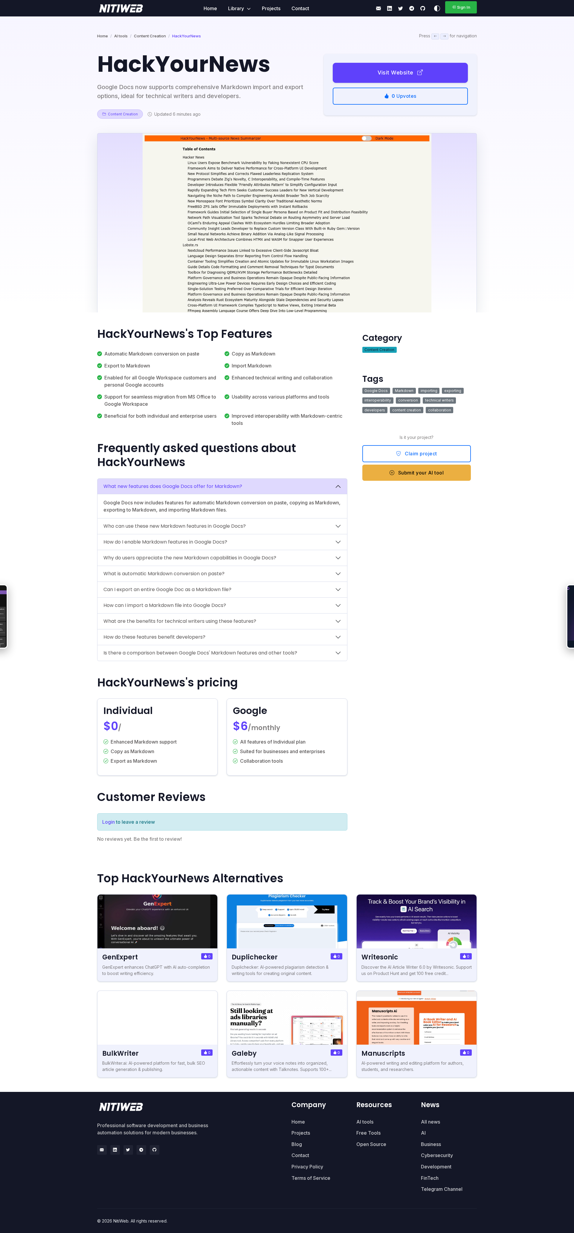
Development (436, 1167)
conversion (408, 400)
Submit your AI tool (420, 473)
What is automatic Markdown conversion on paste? (164, 573)
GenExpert (120, 957)
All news (430, 1122)
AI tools (121, 35)
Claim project (420, 454)
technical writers (439, 400)
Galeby (244, 1053)
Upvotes (404, 96)
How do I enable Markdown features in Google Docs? (165, 541)
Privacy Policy (307, 1167)
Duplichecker (255, 957)
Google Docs (376, 390)
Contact (300, 8)
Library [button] (236, 8)
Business (431, 1144)
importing (429, 390)
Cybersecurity (437, 1155)
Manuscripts (383, 1053)
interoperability (377, 400)
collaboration (439, 410)
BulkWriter (120, 1053)
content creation (406, 410)
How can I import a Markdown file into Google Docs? (164, 605)
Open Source (371, 1144)
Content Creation (150, 35)
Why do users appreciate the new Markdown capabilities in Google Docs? (189, 557)
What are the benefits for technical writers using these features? (179, 621)
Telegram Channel (441, 1189)
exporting (452, 390)
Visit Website (396, 72)
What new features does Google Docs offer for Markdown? (172, 486)
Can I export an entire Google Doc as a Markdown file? (167, 589)
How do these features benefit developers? (154, 637)
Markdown (404, 390)
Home (210, 8)
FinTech (430, 1178)
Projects (271, 8)
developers (374, 410)
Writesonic (379, 957)
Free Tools (368, 1133)
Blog (296, 1144)
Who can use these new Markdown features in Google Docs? (174, 526)
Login (108, 822)
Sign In (464, 7)
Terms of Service (310, 1178)
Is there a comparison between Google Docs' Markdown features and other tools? (200, 652)
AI (423, 1133)
